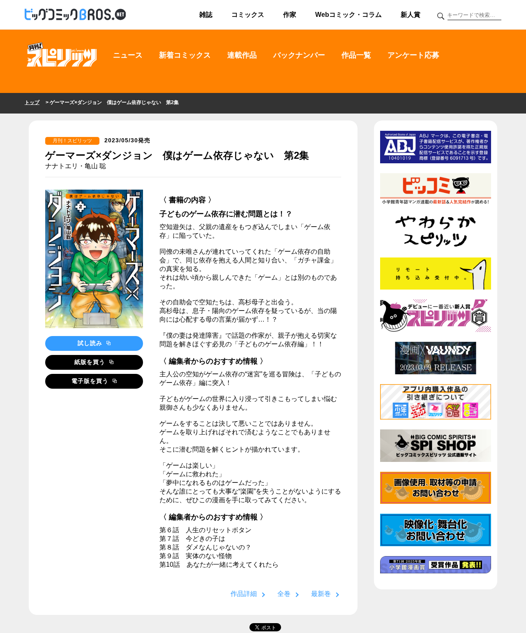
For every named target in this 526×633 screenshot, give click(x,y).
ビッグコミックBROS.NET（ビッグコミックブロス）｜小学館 (75, 15)
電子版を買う (91, 381)
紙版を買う (90, 362)
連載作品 (242, 55)
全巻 (284, 593)
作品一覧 (356, 55)
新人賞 (410, 14)
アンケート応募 (413, 55)
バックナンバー (299, 55)
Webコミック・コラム (348, 14)
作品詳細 (244, 593)
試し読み (91, 343)
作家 (289, 14)
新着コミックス (185, 55)
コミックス (247, 14)
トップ (32, 102)
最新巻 (321, 593)
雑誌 (205, 14)
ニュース (128, 55)
